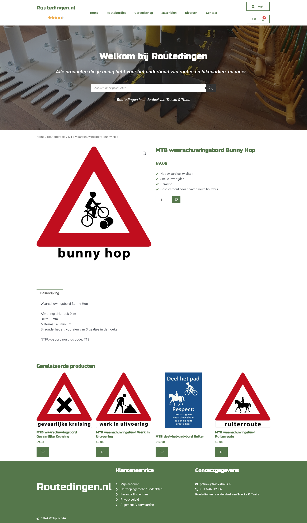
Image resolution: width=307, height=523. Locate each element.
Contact (211, 13)
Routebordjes (116, 13)
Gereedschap (143, 13)
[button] (144, 153)
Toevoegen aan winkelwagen (176, 199)
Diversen (191, 13)
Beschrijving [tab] (49, 293)
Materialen (169, 13)
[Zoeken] (211, 88)
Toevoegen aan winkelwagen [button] (43, 452)
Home (94, 13)
